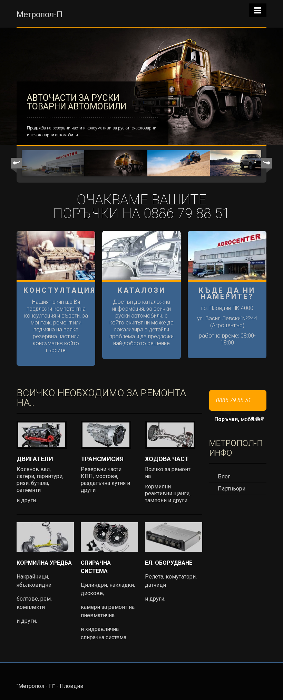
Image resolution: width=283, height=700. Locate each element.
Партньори (231, 488)
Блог (224, 476)
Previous (16, 165)
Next (266, 165)
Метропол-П (39, 14)
